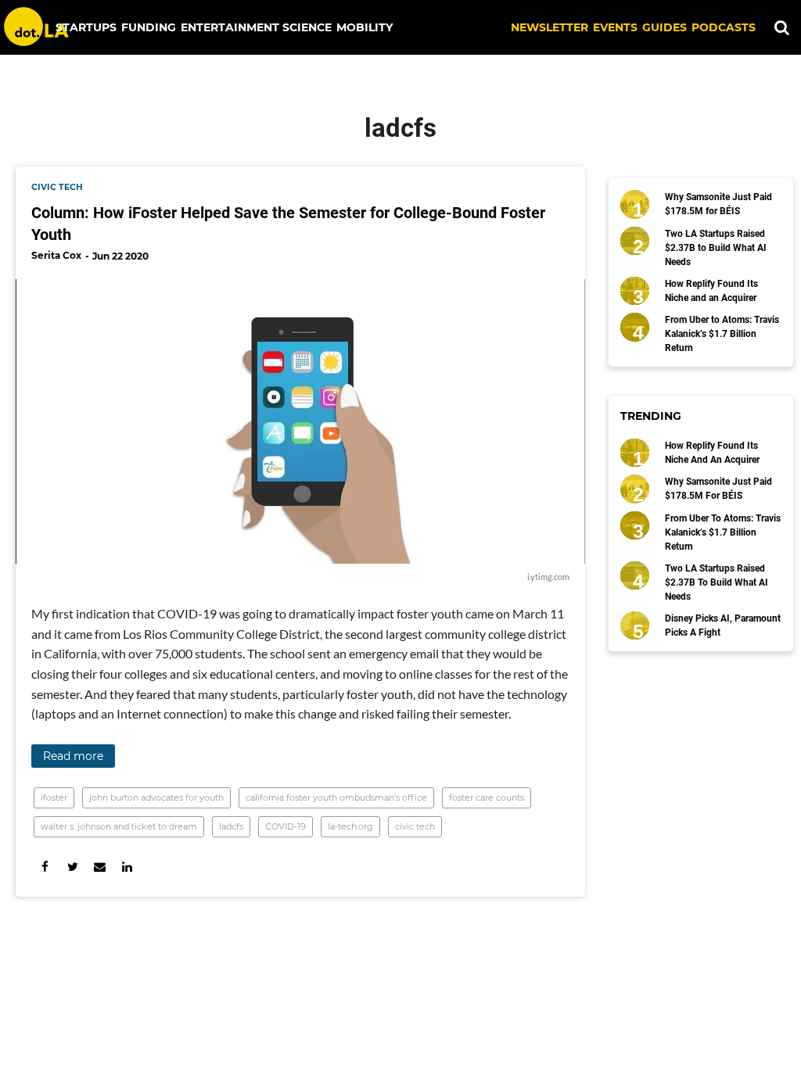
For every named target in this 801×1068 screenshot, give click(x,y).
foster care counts (486, 797)
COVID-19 (285, 826)
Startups (86, 27)
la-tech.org (350, 826)
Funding (148, 27)
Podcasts (723, 27)
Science (307, 27)
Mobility (364, 27)
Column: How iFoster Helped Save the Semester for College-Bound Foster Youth (288, 223)
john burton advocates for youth (156, 797)
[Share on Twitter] (72, 866)
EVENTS (615, 27)
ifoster (54, 797)
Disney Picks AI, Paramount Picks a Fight (723, 625)
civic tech (57, 187)
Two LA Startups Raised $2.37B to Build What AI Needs (716, 247)
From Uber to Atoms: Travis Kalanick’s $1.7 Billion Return (722, 333)
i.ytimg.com (548, 577)
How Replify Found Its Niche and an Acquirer (711, 290)
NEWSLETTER (549, 27)
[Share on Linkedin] (127, 866)
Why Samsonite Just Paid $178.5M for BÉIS (718, 204)
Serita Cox (56, 255)
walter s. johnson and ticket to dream (119, 826)
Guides (664, 27)
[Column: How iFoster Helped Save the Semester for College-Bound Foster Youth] (300, 421)
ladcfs (231, 826)
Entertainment (230, 27)
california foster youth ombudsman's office (336, 797)
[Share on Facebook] (45, 866)
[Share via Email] (99, 866)
